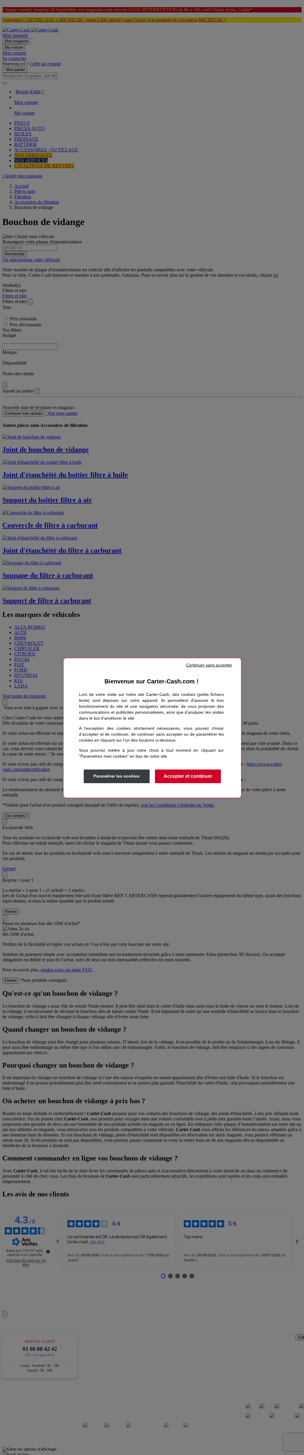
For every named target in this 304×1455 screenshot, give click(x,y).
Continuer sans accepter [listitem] (209, 665)
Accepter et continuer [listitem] (188, 776)
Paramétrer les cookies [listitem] (117, 776)
